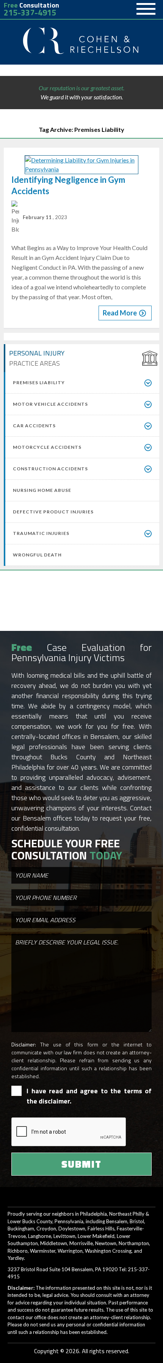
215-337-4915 (30, 12)
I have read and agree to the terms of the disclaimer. (89, 1096)
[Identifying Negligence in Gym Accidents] (81, 164)
